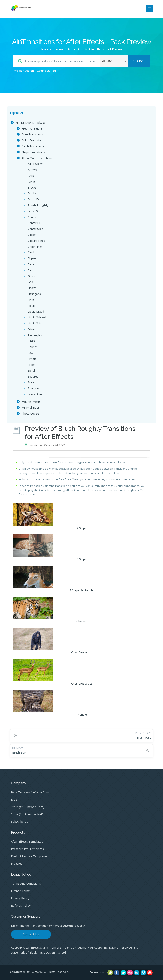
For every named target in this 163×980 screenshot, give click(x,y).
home (44, 49)
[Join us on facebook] (116, 972)
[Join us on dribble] (130, 972)
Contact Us (31, 934)
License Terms (21, 891)
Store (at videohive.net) (27, 814)
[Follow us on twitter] (123, 972)
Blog (14, 799)
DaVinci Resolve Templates (29, 856)
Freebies (16, 863)
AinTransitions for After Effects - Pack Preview (95, 49)
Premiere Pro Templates (27, 849)
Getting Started (46, 70)
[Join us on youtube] (150, 972)
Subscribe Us (19, 821)
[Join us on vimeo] (143, 972)
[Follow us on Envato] (110, 972)
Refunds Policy (21, 905)
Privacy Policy (20, 898)
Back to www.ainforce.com (30, 792)
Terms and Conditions (26, 883)
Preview (58, 49)
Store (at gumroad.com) (27, 807)
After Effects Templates (27, 841)
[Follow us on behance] (136, 972)
